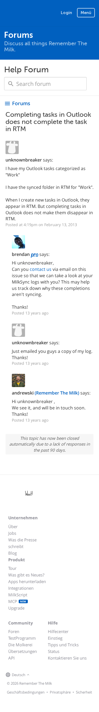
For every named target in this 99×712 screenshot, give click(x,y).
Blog (12, 553)
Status (53, 651)
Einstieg (55, 638)
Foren (13, 631)
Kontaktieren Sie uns (67, 658)
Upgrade (16, 608)
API (11, 658)
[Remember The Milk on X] (46, 675)
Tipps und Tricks (63, 644)
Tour (12, 568)
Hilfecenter (58, 631)
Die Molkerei (20, 644)
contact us (40, 269)
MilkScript (17, 594)
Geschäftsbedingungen (26, 692)
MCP (17, 601)
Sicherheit (84, 692)
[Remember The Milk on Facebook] (39, 675)
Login (66, 12)
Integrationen (21, 588)
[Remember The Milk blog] (53, 675)
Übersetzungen (22, 651)
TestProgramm (22, 638)
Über (13, 526)
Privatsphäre (60, 692)
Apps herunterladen (27, 581)
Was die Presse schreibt (22, 543)
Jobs (12, 533)
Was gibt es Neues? (26, 575)
